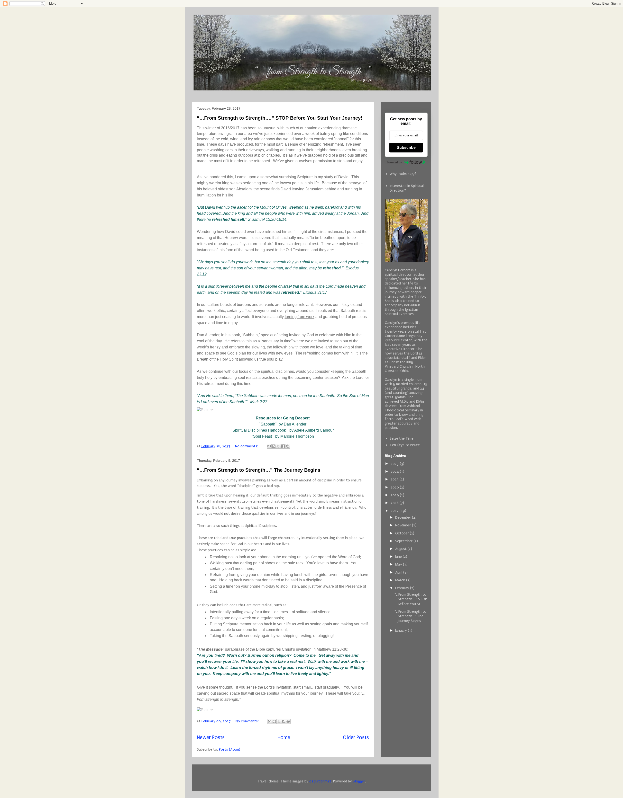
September (404, 541)
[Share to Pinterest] (287, 446)
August (401, 549)
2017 (395, 510)
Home (283, 738)
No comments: (247, 446)
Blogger (359, 781)
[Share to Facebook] (283, 446)
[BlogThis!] (273, 446)
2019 (395, 495)
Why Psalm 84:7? (403, 174)
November (403, 525)
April (399, 572)
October (402, 533)
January (401, 630)
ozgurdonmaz (320, 781)
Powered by (394, 162)
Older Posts (356, 738)
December (403, 517)
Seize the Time (401, 438)
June (399, 556)
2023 (395, 479)
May (399, 564)
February (402, 588)
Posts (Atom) (229, 749)
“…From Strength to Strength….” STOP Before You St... (410, 599)
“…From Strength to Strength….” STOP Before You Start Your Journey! (279, 118)
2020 (395, 487)
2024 (395, 471)
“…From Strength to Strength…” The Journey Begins (258, 470)
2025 (395, 463)
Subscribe (406, 147)
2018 (395, 503)
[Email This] (269, 446)
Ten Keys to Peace (405, 445)
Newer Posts (211, 738)
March (400, 580)
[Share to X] (278, 446)
